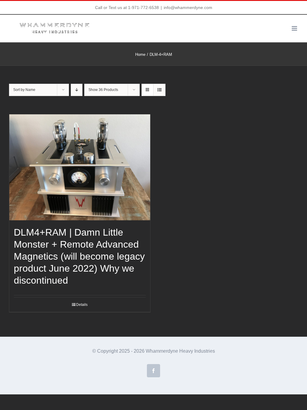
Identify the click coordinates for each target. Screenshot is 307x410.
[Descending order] (76, 90)
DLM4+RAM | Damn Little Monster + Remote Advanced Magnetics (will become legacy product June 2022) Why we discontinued (79, 256)
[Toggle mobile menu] (295, 28)
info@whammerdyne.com (188, 7)
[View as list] (159, 90)
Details (82, 305)
